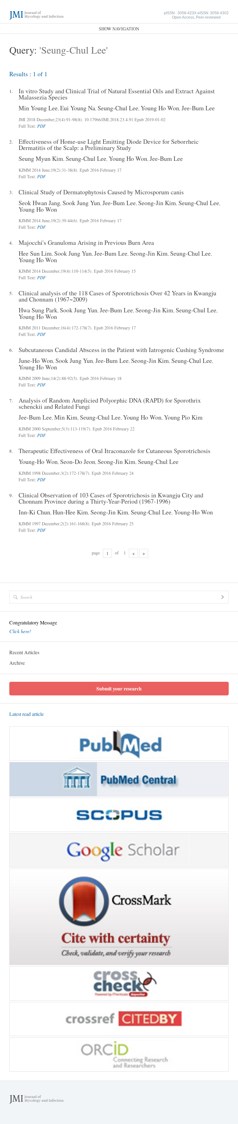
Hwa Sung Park (38, 310)
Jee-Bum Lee (198, 108)
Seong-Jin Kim (157, 203)
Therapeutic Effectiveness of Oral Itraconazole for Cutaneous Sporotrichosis (114, 451)
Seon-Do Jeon (77, 461)
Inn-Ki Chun (34, 512)
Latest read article (26, 714)
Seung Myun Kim (41, 158)
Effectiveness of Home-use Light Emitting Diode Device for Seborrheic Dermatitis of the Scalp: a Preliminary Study (109, 145)
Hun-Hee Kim (70, 512)
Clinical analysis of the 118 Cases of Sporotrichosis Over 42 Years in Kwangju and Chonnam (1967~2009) (117, 296)
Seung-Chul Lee (118, 108)
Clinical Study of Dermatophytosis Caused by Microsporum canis (101, 192)
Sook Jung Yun (81, 203)
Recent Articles (24, 652)
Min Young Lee (38, 108)
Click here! (20, 631)
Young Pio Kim (183, 417)
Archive (17, 662)
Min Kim (65, 417)
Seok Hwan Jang (39, 203)
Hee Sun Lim (35, 253)
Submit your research (119, 688)
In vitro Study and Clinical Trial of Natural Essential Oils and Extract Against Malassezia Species (117, 94)
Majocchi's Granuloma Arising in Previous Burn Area (86, 243)
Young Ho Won (160, 108)
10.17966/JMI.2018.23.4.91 (108, 119)
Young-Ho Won (38, 461)
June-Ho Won (36, 360)
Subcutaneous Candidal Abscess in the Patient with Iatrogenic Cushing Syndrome (121, 350)
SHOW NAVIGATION (119, 29)
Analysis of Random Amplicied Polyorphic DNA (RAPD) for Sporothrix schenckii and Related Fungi (110, 403)
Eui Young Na (77, 108)
